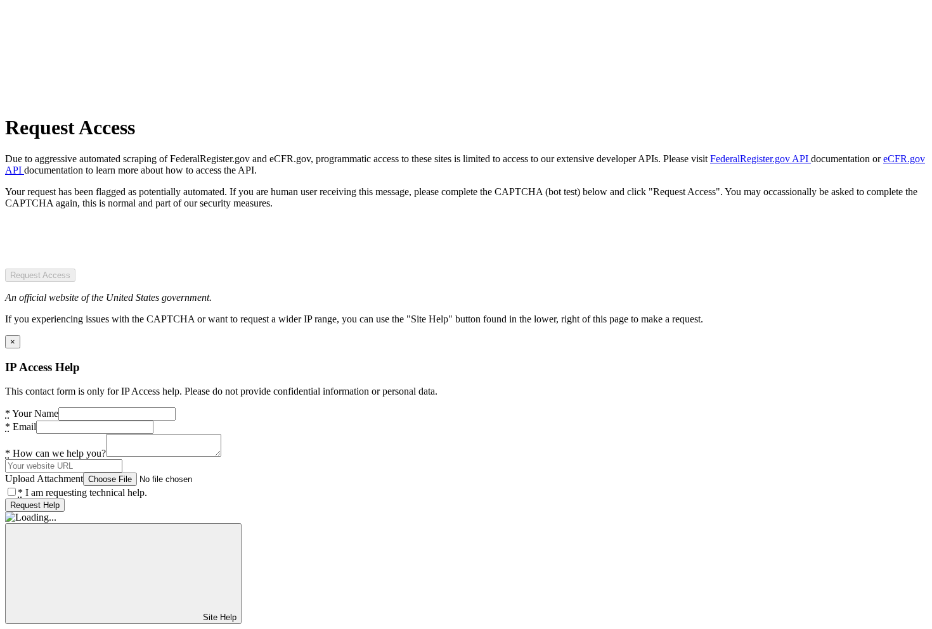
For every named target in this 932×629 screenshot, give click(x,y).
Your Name (31, 413)
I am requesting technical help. (82, 492)
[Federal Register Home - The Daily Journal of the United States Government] (100, 96)
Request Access (40, 275)
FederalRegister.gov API (760, 158)
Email (20, 426)
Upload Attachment (44, 478)
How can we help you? (55, 453)
